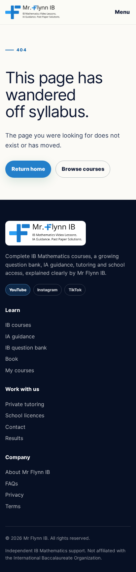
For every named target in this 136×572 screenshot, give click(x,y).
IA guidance (20, 336)
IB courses (18, 325)
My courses (19, 370)
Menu (122, 12)
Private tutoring (24, 404)
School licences (24, 415)
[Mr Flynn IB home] (32, 12)
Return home (28, 169)
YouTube (17, 289)
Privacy (14, 494)
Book (11, 358)
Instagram (47, 289)
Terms (12, 506)
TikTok (75, 289)
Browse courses (83, 169)
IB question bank (26, 347)
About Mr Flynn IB (27, 472)
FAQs (11, 483)
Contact (15, 427)
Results (14, 438)
